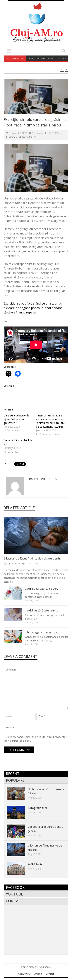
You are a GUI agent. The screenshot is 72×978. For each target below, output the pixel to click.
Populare (15, 780)
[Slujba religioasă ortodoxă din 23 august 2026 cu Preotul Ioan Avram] (19, 793)
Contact (14, 900)
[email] (56, 479)
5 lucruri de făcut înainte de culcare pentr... (33, 558)
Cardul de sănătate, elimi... (41, 610)
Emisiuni (38, 973)
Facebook (15, 887)
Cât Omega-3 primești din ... (42, 632)
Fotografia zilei (29, 58)
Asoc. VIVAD (24, 973)
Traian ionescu (29, 137)
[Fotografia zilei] (19, 812)
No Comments (39, 133)
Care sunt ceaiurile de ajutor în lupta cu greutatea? (16, 419)
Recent (13, 773)
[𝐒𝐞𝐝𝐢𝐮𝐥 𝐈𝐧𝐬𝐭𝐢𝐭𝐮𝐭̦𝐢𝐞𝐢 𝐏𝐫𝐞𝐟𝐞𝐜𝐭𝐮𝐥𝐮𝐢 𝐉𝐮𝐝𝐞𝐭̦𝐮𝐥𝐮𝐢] (19, 868)
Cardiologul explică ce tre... (41, 588)
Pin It (7, 464)
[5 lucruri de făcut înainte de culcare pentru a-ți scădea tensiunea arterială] (39, 535)
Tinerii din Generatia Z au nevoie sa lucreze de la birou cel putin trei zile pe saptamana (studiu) (50, 421)
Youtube (14, 894)
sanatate (13, 137)
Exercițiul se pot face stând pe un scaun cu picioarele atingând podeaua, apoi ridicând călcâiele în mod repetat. (33, 307)
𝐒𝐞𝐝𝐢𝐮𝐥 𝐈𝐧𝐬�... (36, 864)
